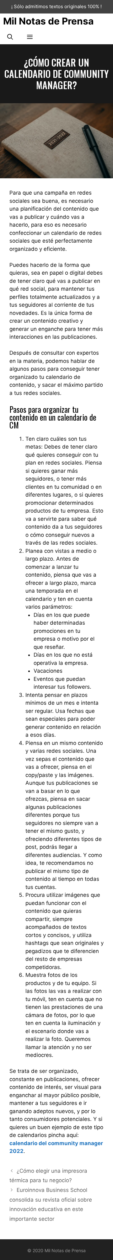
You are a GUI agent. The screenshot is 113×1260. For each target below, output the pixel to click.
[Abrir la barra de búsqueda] (10, 36)
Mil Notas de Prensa (48, 21)
